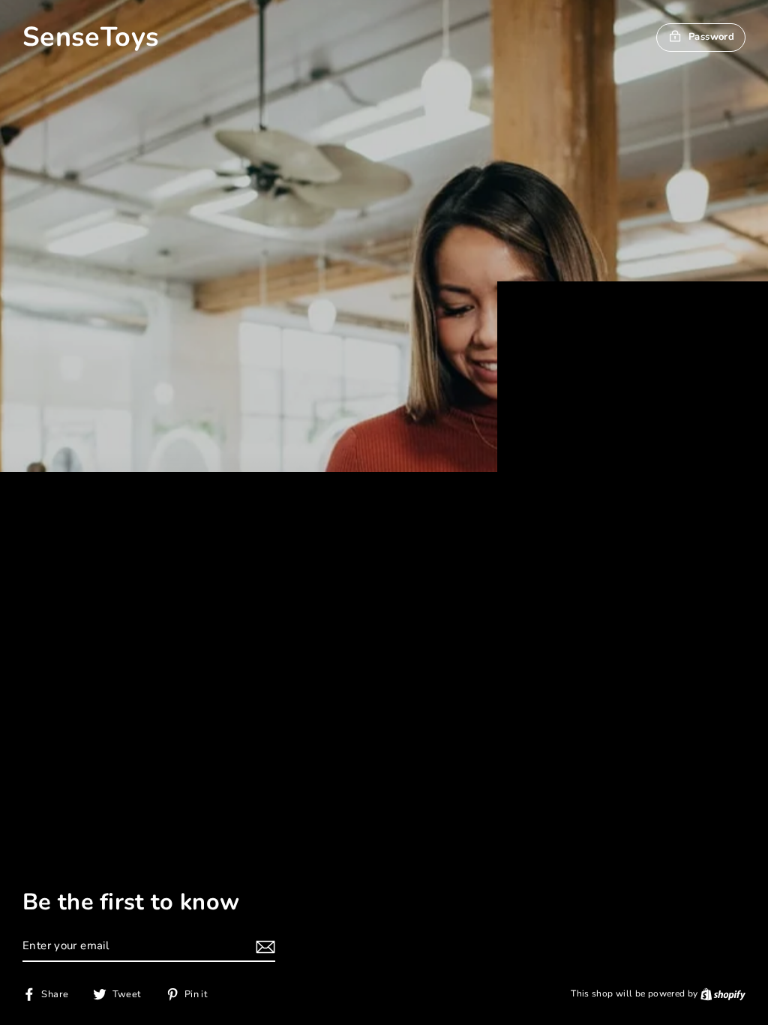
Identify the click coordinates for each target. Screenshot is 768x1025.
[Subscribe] (263, 946)
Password (711, 37)
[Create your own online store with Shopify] (723, 993)
